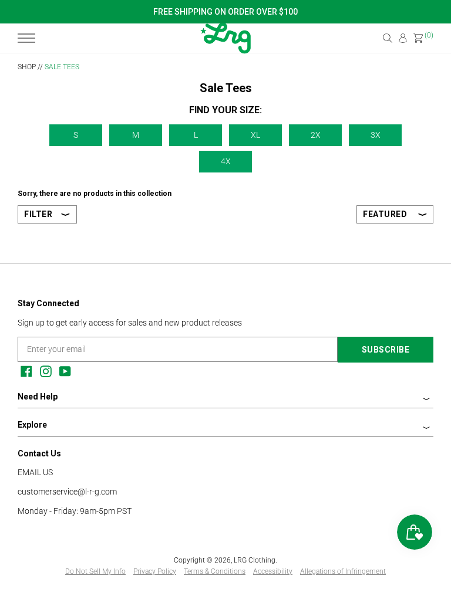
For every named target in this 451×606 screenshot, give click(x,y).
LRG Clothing (254, 560)
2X (316, 135)
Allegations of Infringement (343, 571)
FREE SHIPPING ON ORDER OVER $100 (225, 11)
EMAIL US (35, 472)
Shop (27, 67)
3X (376, 135)
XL (255, 135)
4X (226, 161)
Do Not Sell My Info (95, 571)
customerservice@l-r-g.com (67, 491)
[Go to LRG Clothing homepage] (225, 51)
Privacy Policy (154, 571)
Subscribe (386, 349)
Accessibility (272, 571)
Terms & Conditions (214, 571)
